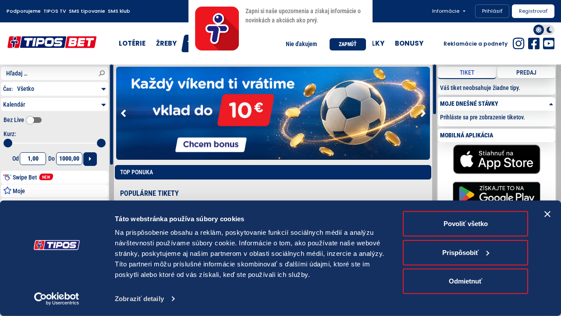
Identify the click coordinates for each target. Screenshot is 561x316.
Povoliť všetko (466, 223)
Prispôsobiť (460, 252)
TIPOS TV (54, 10)
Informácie (445, 10)
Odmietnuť (465, 281)
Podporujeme (24, 10)
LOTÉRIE (132, 43)
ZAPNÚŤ (348, 44)
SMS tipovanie (87, 10)
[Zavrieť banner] (547, 214)
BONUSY (409, 43)
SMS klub (119, 10)
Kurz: (10, 133)
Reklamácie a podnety (476, 43)
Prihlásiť (492, 10)
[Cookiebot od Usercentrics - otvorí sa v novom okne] (56, 298)
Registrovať (533, 10)
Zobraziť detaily (139, 298)
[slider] (8, 143)
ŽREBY (166, 43)
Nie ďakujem (301, 43)
